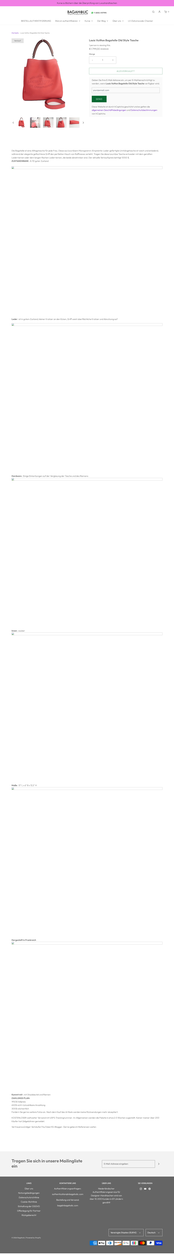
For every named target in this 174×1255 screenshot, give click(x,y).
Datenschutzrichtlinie (29, 1197)
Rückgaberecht (29, 1215)
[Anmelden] (159, 11)
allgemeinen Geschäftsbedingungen (109, 110)
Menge (92, 54)
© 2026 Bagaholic (18, 1238)
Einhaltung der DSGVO (29, 1206)
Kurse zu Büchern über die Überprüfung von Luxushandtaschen (87, 3)
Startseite (15, 33)
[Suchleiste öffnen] (153, 11)
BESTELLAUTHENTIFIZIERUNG (36, 20)
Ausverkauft (126, 71)
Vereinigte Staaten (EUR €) (124, 1232)
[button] (13, 122)
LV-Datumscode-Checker (140, 20)
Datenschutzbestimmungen (144, 110)
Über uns (29, 1188)
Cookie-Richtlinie (29, 1201)
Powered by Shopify (33, 1238)
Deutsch (151, 1232)
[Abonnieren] (158, 1164)
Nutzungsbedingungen (29, 1193)
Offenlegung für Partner (29, 1210)
